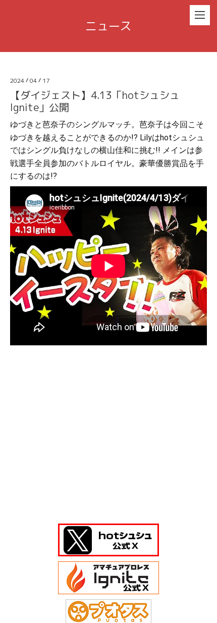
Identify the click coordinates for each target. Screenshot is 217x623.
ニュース (108, 26)
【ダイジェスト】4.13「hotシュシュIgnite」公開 (95, 101)
